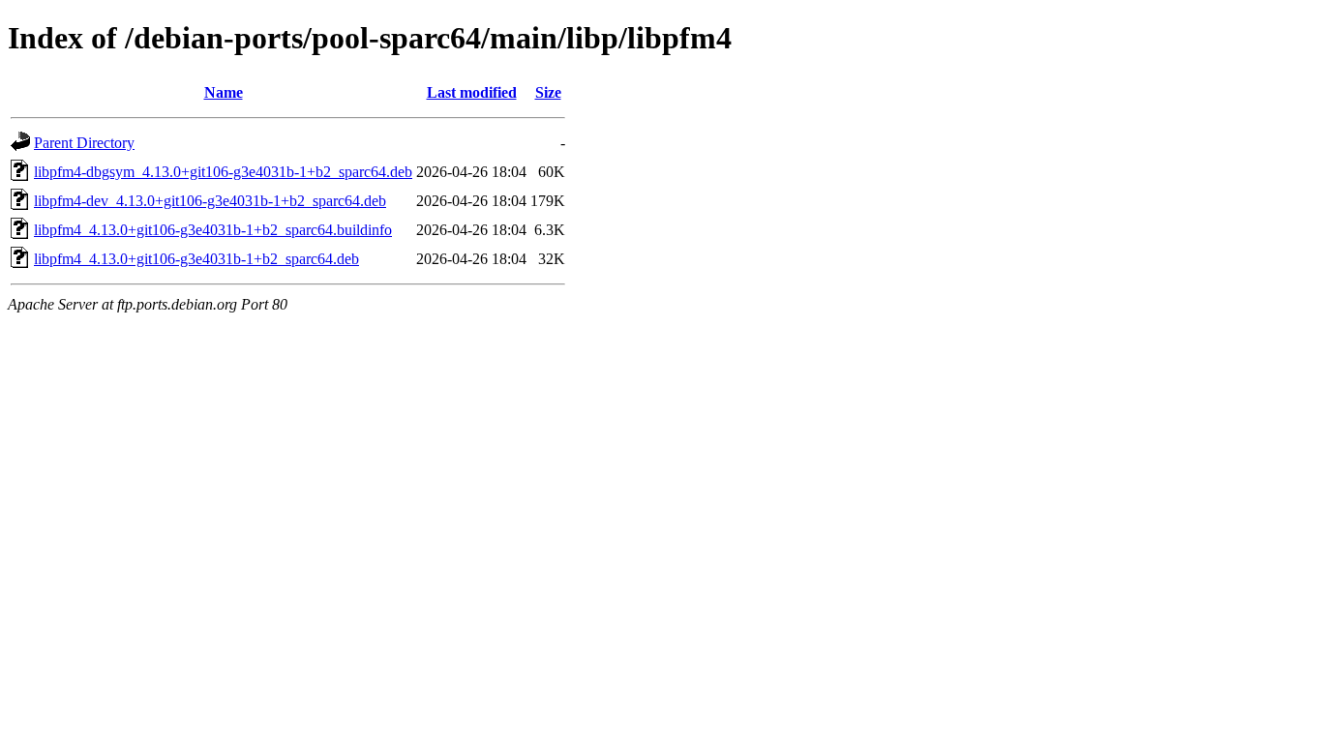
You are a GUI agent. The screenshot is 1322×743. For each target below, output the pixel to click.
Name (223, 92)
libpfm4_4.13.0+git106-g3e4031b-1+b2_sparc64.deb (196, 259)
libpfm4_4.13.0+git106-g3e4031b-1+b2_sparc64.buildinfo (213, 230)
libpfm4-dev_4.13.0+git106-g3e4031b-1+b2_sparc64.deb (210, 201)
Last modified (472, 92)
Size (548, 92)
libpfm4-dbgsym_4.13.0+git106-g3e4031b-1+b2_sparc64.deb (223, 171)
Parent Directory (84, 142)
